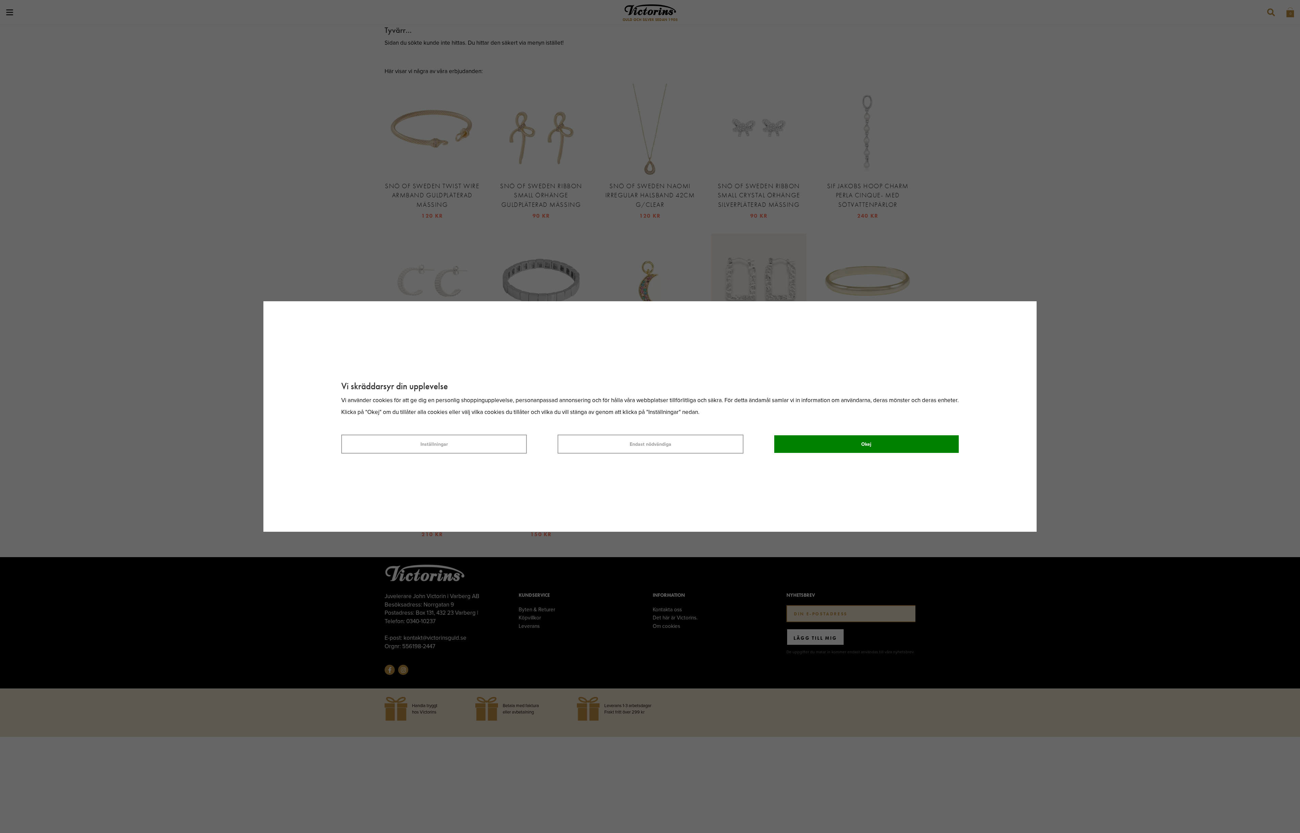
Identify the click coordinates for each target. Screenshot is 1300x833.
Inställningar (434, 444)
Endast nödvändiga (650, 444)
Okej (866, 444)
